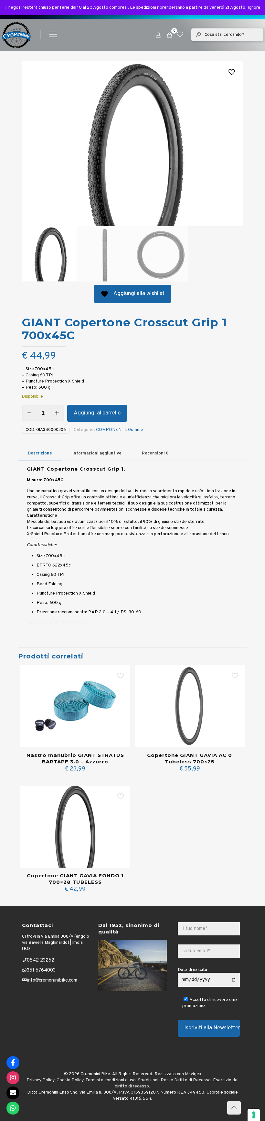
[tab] (40, 453)
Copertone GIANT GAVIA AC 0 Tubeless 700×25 (189, 758)
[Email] (12, 1092)
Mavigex (193, 1074)
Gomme (135, 430)
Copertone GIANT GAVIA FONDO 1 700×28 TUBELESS (75, 878)
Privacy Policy (40, 1080)
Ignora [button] (254, 7)
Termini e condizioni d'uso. (111, 1080)
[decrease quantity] (29, 413)
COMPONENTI (111, 430)
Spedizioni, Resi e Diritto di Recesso (174, 1080)
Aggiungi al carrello (97, 413)
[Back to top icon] (234, 1108)
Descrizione (40, 453)
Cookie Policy (70, 1080)
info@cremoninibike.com (52, 980)
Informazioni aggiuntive (97, 453)
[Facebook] (12, 1062)
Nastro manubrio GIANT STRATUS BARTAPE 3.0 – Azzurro (75, 758)
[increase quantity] (56, 413)
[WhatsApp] (12, 1108)
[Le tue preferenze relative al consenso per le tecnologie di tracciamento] (254, 1115)
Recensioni (155, 453)
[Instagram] (12, 1077)
